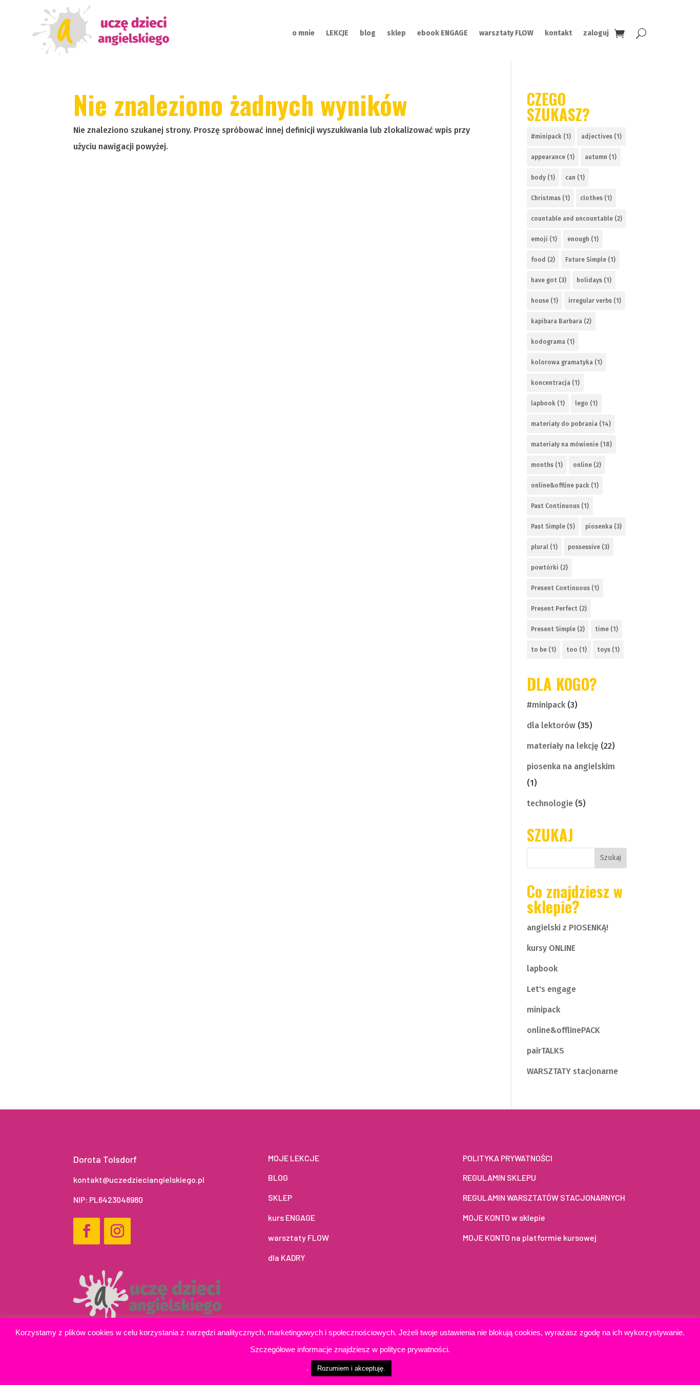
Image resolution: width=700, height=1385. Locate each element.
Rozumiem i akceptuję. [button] (351, 1368)
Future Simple (590, 259)
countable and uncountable (576, 218)
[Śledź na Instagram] (117, 1231)
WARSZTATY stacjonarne (572, 1071)
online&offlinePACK (563, 1030)
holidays (594, 280)
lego (586, 403)
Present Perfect (559, 608)
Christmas (550, 198)
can (575, 177)
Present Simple (558, 629)
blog (368, 33)
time (606, 629)
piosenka (603, 526)
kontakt (558, 33)
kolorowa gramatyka (566, 362)
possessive (588, 547)
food (543, 259)
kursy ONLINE (551, 948)
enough (583, 239)
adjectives (601, 136)
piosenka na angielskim (571, 766)
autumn (600, 157)
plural (544, 547)
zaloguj (596, 33)
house (544, 300)
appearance (552, 157)
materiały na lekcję (563, 746)
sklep (396, 33)
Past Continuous (560, 506)
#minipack (551, 136)
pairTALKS (545, 1051)
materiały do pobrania (571, 423)
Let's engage (551, 989)
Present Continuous (565, 588)
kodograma (552, 341)
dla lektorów (551, 725)
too (576, 649)
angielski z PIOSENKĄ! (567, 927)
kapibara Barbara (561, 321)
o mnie (303, 33)
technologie (550, 803)
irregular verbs (594, 300)
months (547, 465)
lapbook (548, 403)
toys (608, 649)
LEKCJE (337, 33)
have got (548, 280)
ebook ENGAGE (442, 33)
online (587, 465)
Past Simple (553, 526)
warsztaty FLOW (506, 33)
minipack (543, 1010)
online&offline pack (565, 485)
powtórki (549, 567)
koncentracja (555, 382)
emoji (544, 239)
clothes (596, 198)
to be (543, 649)
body (543, 177)
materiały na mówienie (571, 444)
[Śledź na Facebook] (86, 1231)
